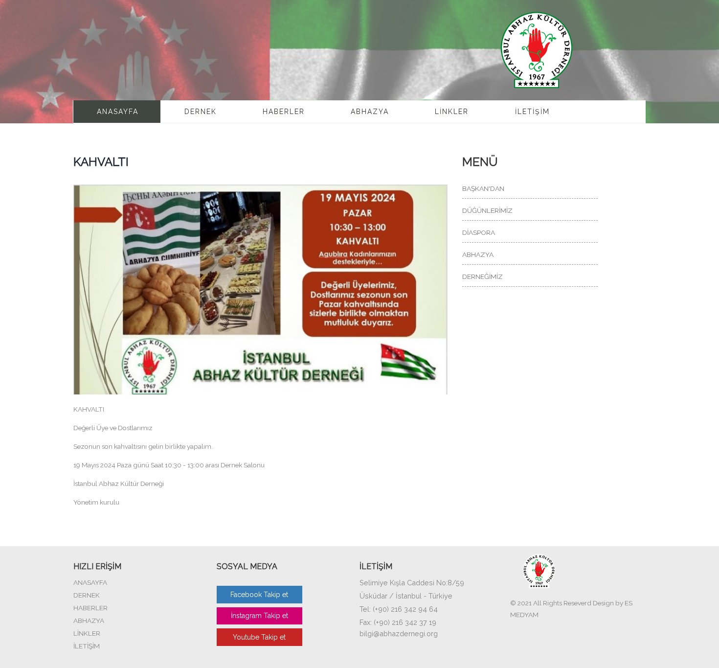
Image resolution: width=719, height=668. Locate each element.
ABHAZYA (370, 111)
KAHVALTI (101, 162)
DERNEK (200, 111)
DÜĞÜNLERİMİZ (487, 210)
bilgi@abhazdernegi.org (399, 633)
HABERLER (284, 111)
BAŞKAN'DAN (483, 188)
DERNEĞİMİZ (482, 276)
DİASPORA (478, 232)
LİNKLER (452, 111)
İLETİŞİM (532, 111)
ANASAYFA (117, 111)
